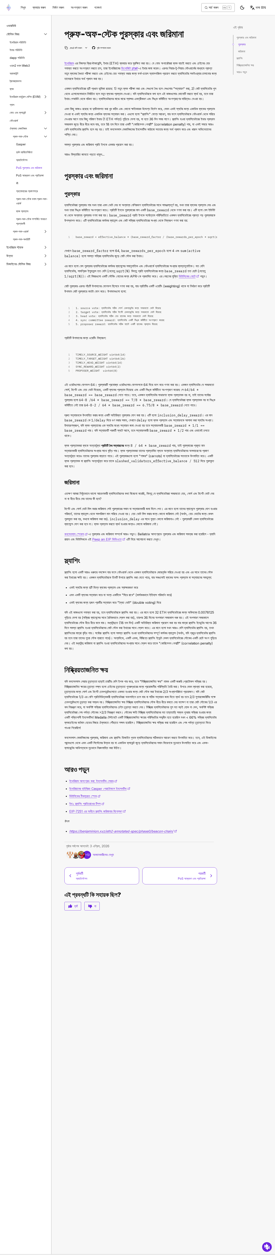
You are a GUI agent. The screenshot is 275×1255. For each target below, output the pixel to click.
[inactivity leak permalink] (62, 670)
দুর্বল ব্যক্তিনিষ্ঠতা (24, 152)
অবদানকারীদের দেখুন (103, 855)
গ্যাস (12, 104)
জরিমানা (241, 51)
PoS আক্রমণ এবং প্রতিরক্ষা (30, 175)
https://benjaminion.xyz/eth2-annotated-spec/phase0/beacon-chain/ (123, 831)
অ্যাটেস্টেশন (21, 159)
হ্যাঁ (76, 906)
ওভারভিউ (11, 26)
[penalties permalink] (62, 482)
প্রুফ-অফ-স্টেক (20, 136)
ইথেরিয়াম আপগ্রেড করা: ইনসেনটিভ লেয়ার (93, 781)
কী (17, 183)
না (95, 906)
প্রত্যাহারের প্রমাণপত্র (27, 191)
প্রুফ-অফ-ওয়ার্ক (20, 231)
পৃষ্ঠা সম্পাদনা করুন (101, 48)
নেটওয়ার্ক (14, 120)
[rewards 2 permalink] (62, 194)
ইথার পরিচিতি (16, 50)
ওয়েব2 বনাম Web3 (20, 65)
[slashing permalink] (62, 560)
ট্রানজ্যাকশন (15, 81)
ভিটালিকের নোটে (189, 276)
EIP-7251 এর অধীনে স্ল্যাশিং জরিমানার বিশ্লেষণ (97, 811)
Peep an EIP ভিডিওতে (108, 539)
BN (261, 7)
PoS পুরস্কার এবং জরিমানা (29, 167)
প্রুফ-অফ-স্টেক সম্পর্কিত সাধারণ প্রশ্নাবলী (31, 221)
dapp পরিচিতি (17, 57)
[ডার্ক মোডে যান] (242, 7)
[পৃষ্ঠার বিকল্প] (86, 48)
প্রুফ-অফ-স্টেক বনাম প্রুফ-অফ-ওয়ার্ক (32, 201)
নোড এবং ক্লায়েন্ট (18, 112)
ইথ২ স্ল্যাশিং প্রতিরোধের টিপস (86, 804)
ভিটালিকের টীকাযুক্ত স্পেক (84, 796)
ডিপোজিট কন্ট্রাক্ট (129, 68)
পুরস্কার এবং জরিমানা (246, 37)
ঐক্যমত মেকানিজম (18, 128)
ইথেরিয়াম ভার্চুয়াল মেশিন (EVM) (25, 96)
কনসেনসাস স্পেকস (76, 534)
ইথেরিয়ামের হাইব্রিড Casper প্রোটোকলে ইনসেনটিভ (99, 789)
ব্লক (12, 89)
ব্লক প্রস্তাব (22, 211)
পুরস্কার (242, 44)
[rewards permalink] (62, 176)
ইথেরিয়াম (69, 63)
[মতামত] (267, 1247)
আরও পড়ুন (242, 72)
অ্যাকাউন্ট (14, 73)
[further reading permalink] (62, 769)
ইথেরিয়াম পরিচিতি (18, 42)
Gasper (21, 144)
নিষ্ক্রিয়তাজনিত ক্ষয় (245, 65)
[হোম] (8, 7)
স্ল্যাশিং (240, 58)
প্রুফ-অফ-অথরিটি (21, 239)
